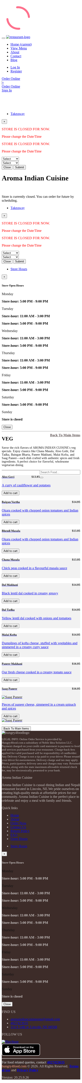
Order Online (11, 78)
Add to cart (10, 493)
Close (7, 167)
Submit (19, 167)
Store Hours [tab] (18, 269)
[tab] (45, 114)
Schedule (8, 189)
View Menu (18, 48)
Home (21, 44)
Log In (15, 67)
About (14, 52)
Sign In (7, 90)
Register (16, 71)
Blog (13, 60)
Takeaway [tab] (17, 114)
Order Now (18, 823)
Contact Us (18, 827)
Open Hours (19, 839)
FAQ (13, 835)
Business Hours (25, 189)
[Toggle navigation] (3, 38)
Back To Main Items (65, 435)
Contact (15, 56)
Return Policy (20, 831)
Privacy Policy (27, 1070)
